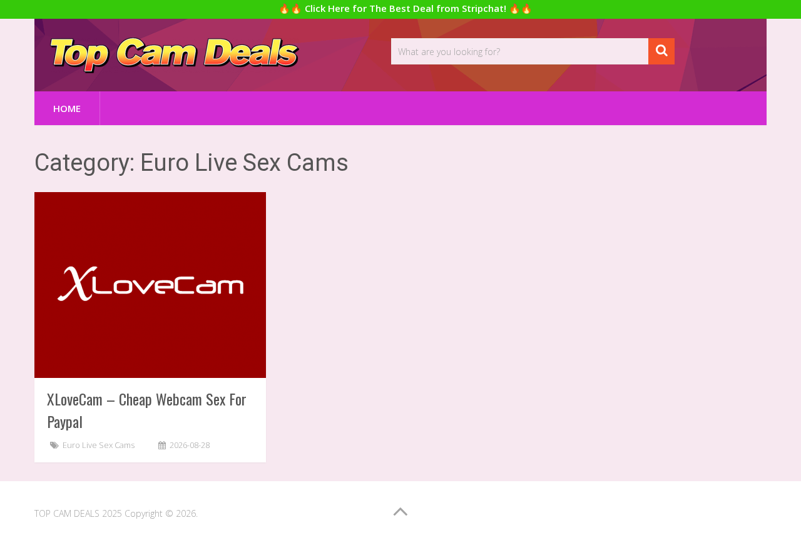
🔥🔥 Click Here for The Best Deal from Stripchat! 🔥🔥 (405, 8)
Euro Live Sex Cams (99, 445)
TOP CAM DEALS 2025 (78, 513)
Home (67, 108)
